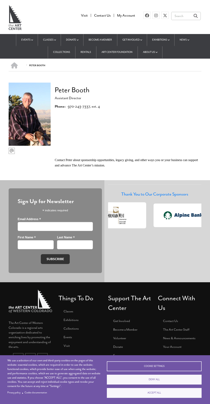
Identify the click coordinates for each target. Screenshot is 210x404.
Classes (68, 311)
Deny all (154, 379)
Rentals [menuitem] (86, 52)
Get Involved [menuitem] (131, 39)
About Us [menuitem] (149, 52)
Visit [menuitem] (84, 15)
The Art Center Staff (176, 330)
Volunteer (119, 338)
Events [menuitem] (26, 39)
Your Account (172, 347)
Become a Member (125, 330)
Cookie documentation (36, 392)
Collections (71, 329)
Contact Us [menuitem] (102, 15)
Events (68, 337)
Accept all (154, 392)
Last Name (66, 237)
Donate (118, 347)
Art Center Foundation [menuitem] (117, 52)
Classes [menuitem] (48, 39)
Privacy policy (14, 392)
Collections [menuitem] (61, 52)
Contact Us (170, 321)
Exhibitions (71, 320)
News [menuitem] (183, 39)
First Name (27, 237)
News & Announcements (179, 338)
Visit (67, 346)
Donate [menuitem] (71, 39)
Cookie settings (154, 366)
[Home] (15, 17)
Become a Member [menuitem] (100, 39)
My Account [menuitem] (126, 15)
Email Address (29, 219)
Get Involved (121, 321)
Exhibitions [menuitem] (159, 39)
